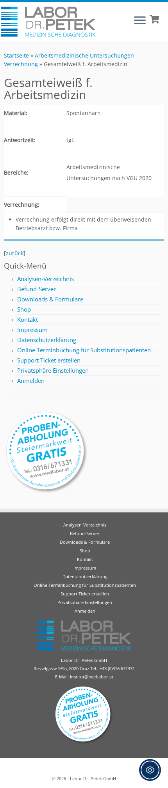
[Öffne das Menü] (140, 21)
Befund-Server (36, 289)
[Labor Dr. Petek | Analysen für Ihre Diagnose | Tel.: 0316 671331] (48, 22)
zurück (14, 253)
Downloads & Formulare (50, 299)
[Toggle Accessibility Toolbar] (150, 770)
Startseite (16, 55)
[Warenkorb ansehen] (155, 18)
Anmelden (31, 380)
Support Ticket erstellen (48, 360)
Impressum (32, 330)
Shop (24, 309)
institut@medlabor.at (91, 677)
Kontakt (27, 319)
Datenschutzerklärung (46, 340)
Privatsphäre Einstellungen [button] (53, 370)
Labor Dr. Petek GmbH (93, 778)
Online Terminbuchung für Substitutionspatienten (84, 350)
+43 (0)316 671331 (117, 668)
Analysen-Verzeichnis (45, 279)
